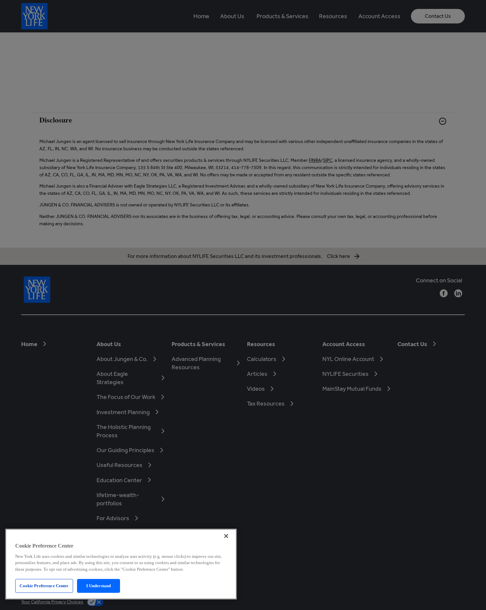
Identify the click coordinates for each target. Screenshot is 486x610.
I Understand (98, 585)
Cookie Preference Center (44, 585)
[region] (121, 564)
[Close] (226, 536)
